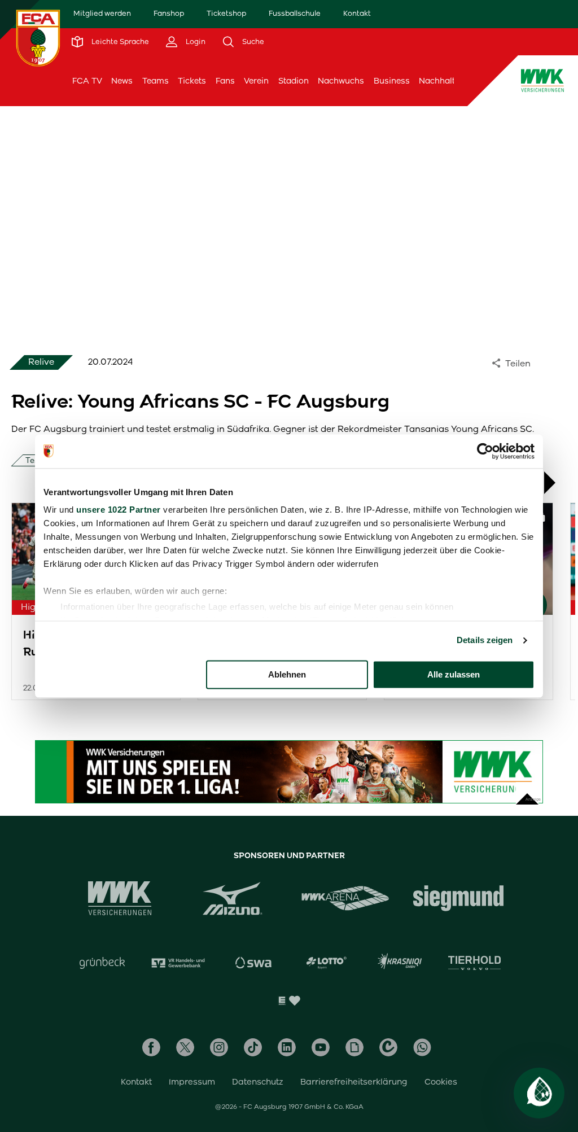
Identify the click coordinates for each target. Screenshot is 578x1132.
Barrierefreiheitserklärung (354, 1082)
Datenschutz (257, 1082)
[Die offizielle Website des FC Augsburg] (38, 38)
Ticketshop (226, 13)
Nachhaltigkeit (447, 81)
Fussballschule (295, 13)
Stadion (293, 81)
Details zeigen (485, 640)
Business (392, 81)
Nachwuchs (341, 81)
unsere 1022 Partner (118, 509)
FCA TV (87, 81)
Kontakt (357, 13)
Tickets (192, 81)
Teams (155, 81)
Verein (256, 81)
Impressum (192, 1082)
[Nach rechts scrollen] (555, 482)
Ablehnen (287, 674)
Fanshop (169, 13)
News (122, 81)
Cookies (440, 1082)
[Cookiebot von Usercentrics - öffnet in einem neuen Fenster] (485, 451)
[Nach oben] (527, 793)
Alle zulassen (453, 674)
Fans (225, 81)
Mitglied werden (102, 13)
